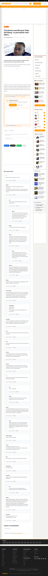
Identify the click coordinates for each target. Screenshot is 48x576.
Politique (3, 6)
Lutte (2, 561)
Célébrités (27, 6)
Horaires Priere (15, 554)
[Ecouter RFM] (44, 112)
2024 (10, 542)
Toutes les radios (40, 130)
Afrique (19, 6)
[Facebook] (41, 0)
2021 (19, 542)
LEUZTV (24, 554)
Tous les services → (15, 562)
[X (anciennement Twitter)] (43, 0)
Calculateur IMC (15, 557)
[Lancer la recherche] (30, 3)
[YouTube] (44, 0)
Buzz (31, 6)
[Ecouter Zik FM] (44, 115)
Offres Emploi (14, 560)
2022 (16, 542)
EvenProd (24, 553)
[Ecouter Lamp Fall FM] (44, 127)
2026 (4, 542)
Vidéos (37, 6)
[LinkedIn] (43, 558)
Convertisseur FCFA (15, 550)
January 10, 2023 (18, 125)
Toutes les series (40, 105)
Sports (34, 6)
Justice (10, 6)
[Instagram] (41, 558)
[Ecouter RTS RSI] (44, 124)
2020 (22, 542)
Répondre (14, 180)
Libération (5, 130)
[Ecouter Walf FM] (44, 121)
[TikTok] (46, 0)
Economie (3, 554)
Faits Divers (3, 562)
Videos (3, 564)
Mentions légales (23, 570)
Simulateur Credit (15, 561)
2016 (34, 542)
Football (3, 560)
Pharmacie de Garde (15, 556)
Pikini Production (25, 556)
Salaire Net (14, 553)
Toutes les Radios (25, 559)
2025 (7, 542)
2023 (13, 542)
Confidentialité (28, 570)
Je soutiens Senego (13, 105)
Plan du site (19, 570)
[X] (37, 558)
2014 (40, 542)
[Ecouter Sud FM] (44, 118)
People (3, 557)
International (15, 6)
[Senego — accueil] (6, 3)
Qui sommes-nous (36, 550)
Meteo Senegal (15, 552)
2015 (37, 542)
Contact (35, 552)
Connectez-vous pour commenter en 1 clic (17, 533)
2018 (28, 542)
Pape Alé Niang (11, 130)
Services (43, 6)
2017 (31, 542)
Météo (45, 6)
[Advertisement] (24, 16)
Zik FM (24, 562)
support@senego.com (35, 569)
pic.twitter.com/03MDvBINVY (20, 96)
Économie (23, 6)
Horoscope (14, 558)
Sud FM (24, 563)
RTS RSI (24, 565)
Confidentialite (36, 553)
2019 (25, 542)
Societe (3, 552)
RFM (24, 561)
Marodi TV (24, 552)
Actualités (6, 26)
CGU (34, 554)
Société (7, 6)
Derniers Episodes (25, 550)
